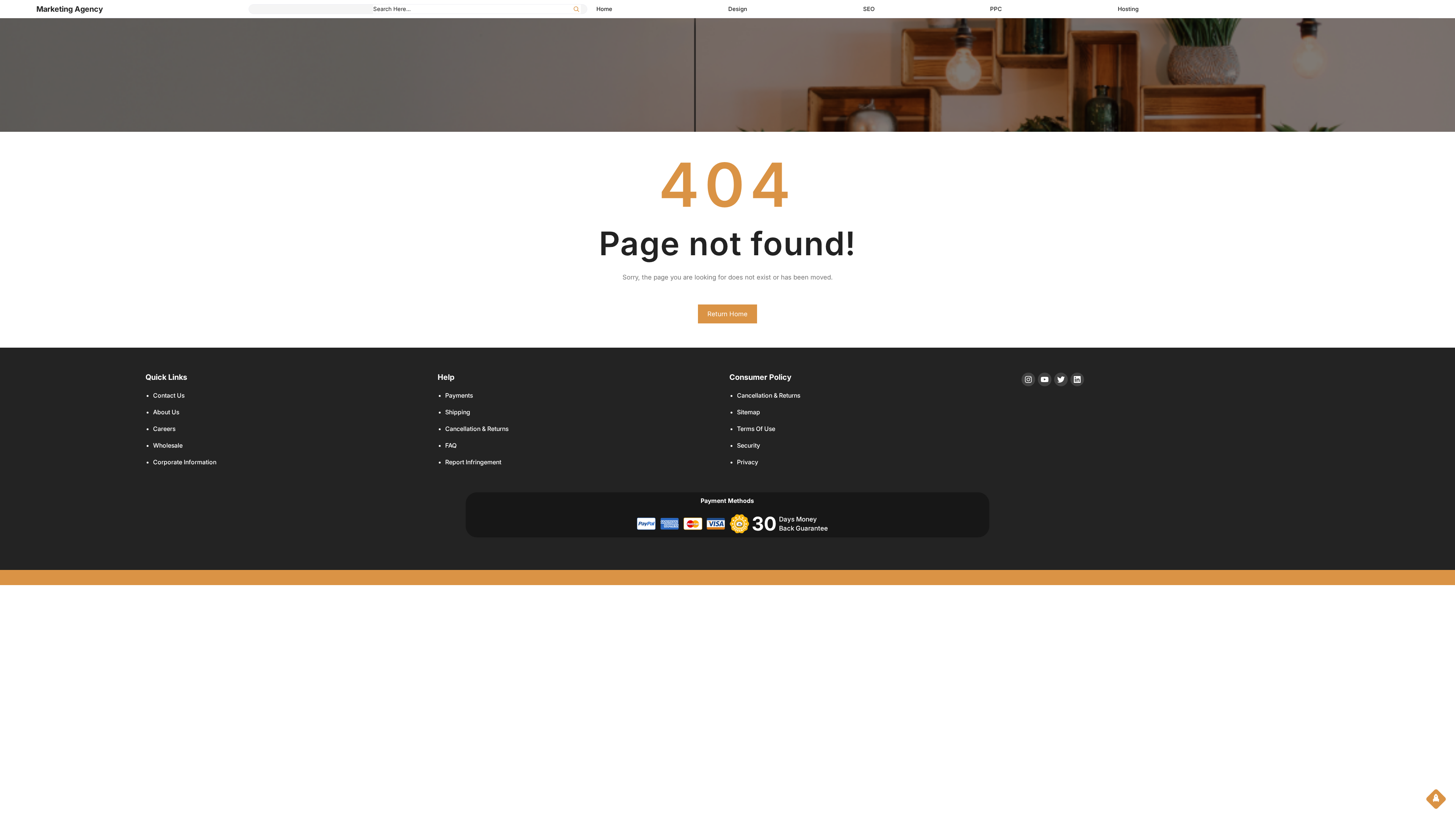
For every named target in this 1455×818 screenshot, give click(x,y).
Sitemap (748, 412)
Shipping (457, 412)
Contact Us (169, 395)
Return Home (727, 314)
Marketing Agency (69, 9)
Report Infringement (473, 462)
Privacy (747, 462)
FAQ (451, 445)
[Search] (576, 9)
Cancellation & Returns (476, 428)
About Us (166, 412)
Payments (459, 395)
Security (748, 445)
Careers (164, 428)
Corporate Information (184, 462)
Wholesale (168, 445)
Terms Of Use (756, 428)
